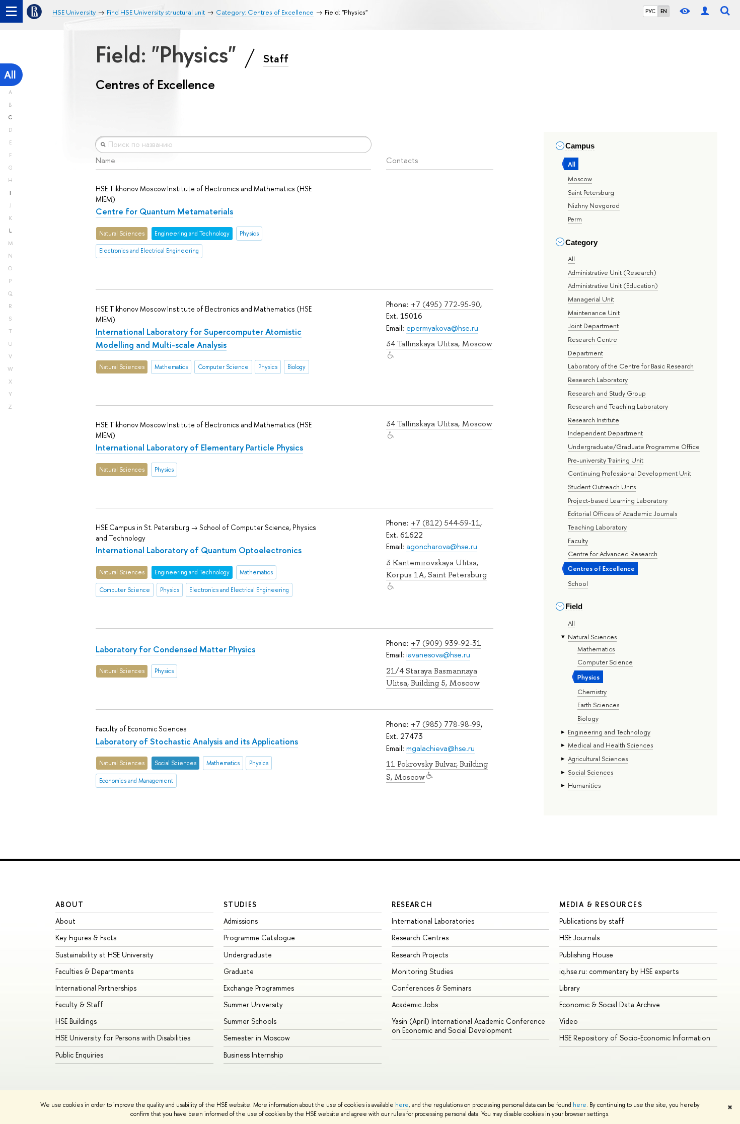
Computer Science (605, 661)
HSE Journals (579, 937)
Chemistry (592, 691)
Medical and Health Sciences (610, 745)
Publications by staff (591, 921)
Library (569, 988)
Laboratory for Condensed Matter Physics (175, 649)
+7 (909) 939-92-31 (446, 643)
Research (412, 904)
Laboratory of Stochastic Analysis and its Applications (197, 741)
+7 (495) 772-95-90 (445, 304)
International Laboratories (433, 921)
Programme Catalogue (259, 937)
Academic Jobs (415, 1004)
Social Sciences (590, 772)
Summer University (253, 1004)
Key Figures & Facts (85, 937)
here (402, 1105)
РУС (650, 11)
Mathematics (596, 648)
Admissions (241, 921)
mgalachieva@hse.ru (440, 748)
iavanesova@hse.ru (438, 654)
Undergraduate (248, 954)
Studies (240, 904)
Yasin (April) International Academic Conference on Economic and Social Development (468, 1025)
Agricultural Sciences (598, 758)
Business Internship (253, 1055)
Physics (588, 677)
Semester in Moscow (257, 1037)
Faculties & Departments (94, 971)
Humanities (584, 785)
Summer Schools (250, 1021)
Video (568, 1021)
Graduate (239, 971)
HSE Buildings (76, 1021)
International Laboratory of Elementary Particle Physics (199, 447)
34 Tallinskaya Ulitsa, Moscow (439, 344)
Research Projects (420, 954)
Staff (275, 58)
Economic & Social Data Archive (609, 1004)
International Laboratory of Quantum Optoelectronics (199, 550)
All (10, 74)
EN (663, 11)
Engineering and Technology (609, 731)
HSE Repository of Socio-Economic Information (634, 1037)
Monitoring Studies (422, 971)
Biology (588, 718)
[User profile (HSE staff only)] (704, 11)
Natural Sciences (592, 636)
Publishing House (586, 954)
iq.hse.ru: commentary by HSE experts (619, 971)
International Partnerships (95, 988)
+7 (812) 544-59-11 (445, 522)
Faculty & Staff (79, 1004)
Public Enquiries (79, 1055)
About (69, 904)
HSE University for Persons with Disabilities (122, 1037)
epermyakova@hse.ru (442, 328)
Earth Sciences (598, 704)
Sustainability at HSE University (104, 954)
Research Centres (420, 937)
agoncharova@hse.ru (441, 546)
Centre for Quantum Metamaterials (164, 211)
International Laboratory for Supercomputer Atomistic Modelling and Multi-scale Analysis (199, 338)
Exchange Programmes (259, 988)
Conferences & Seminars (431, 988)
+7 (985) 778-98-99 (446, 724)
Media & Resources (600, 904)
